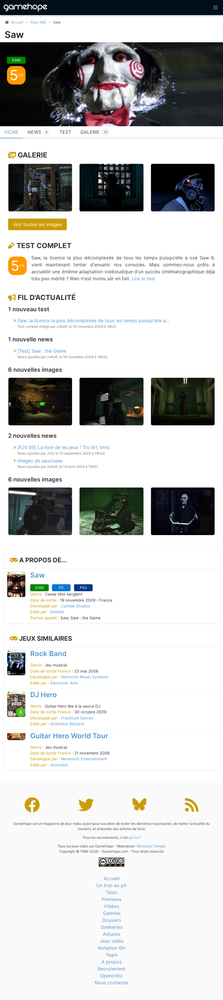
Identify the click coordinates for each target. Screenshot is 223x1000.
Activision (59, 765)
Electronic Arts (64, 683)
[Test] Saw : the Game (41, 351)
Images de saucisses (39, 461)
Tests (111, 892)
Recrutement (111, 969)
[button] (215, 7)
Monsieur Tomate (151, 846)
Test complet (44, 245)
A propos (111, 962)
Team (112, 955)
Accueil (112, 878)
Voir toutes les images (37, 224)
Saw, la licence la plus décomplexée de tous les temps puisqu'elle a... (93, 320)
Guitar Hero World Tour (69, 736)
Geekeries (112, 927)
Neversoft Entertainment (84, 759)
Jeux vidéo (112, 941)
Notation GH (111, 948)
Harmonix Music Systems (84, 677)
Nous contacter (112, 983)
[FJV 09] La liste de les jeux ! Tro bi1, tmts (63, 447)
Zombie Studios (75, 606)
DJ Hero (43, 695)
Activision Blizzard (67, 723)
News (38, 132)
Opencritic (111, 976)
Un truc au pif (111, 885)
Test (65, 132)
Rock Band (48, 653)
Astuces (111, 934)
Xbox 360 (38, 22)
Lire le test (143, 278)
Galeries (112, 913)
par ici (134, 837)
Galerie (93, 132)
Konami (57, 611)
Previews (111, 899)
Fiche (11, 132)
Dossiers (111, 920)
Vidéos (111, 906)
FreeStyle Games (77, 718)
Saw (14, 34)
